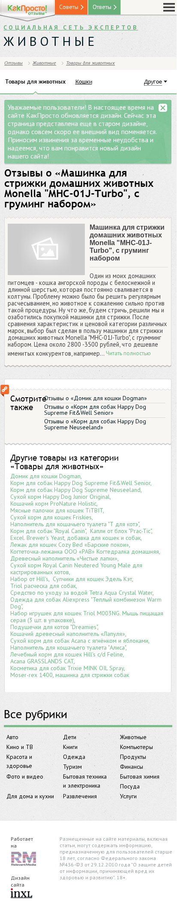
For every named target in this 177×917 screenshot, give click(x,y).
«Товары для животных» (57, 466)
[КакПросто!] (27, 11)
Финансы (131, 766)
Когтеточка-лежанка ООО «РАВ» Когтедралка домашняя (84, 551)
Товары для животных (90, 63)
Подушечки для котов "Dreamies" (53, 627)
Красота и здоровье (19, 761)
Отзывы (13, 63)
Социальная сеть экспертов (70, 27)
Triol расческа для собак (43, 586)
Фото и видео (24, 776)
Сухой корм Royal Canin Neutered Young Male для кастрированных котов (76, 568)
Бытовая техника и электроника (85, 781)
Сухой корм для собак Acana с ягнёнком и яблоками (79, 640)
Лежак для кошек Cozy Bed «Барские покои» (69, 544)
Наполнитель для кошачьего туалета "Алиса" (68, 647)
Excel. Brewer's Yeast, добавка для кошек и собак (75, 538)
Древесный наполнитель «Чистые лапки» (63, 558)
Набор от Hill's (29, 579)
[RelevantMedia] (23, 858)
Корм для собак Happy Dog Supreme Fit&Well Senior (80, 483)
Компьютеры (136, 747)
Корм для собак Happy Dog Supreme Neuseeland (75, 490)
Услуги (128, 796)
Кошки (83, 81)
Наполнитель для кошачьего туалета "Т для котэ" (74, 524)
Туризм (72, 766)
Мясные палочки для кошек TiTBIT (56, 510)
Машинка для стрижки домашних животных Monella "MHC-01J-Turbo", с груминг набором (127, 243)
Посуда (130, 786)
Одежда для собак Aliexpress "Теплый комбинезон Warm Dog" (86, 603)
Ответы (102, 6)
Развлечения (80, 796)
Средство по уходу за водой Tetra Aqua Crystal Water (81, 592)
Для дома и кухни (30, 796)
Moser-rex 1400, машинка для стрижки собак (69, 675)
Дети (69, 737)
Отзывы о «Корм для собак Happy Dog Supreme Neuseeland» (95, 424)
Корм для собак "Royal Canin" (48, 531)
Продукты (133, 757)
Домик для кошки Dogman (45, 476)
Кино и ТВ (19, 747)
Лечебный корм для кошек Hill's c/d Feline (66, 654)
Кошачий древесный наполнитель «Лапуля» (67, 634)
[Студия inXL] (21, 893)
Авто (12, 737)
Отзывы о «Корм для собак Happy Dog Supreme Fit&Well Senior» (95, 410)
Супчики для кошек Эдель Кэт (92, 579)
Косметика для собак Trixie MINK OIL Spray (67, 668)
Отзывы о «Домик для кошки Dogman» (95, 398)
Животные (133, 737)
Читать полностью (128, 353)
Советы (68, 6)
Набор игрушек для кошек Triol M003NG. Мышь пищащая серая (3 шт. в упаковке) (86, 616)
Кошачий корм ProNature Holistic (53, 503)
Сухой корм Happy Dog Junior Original (60, 496)
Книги (70, 747)
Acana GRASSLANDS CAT (42, 661)
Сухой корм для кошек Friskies (51, 517)
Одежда (74, 757)
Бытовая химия (139, 776)
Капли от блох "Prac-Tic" (120, 531)
